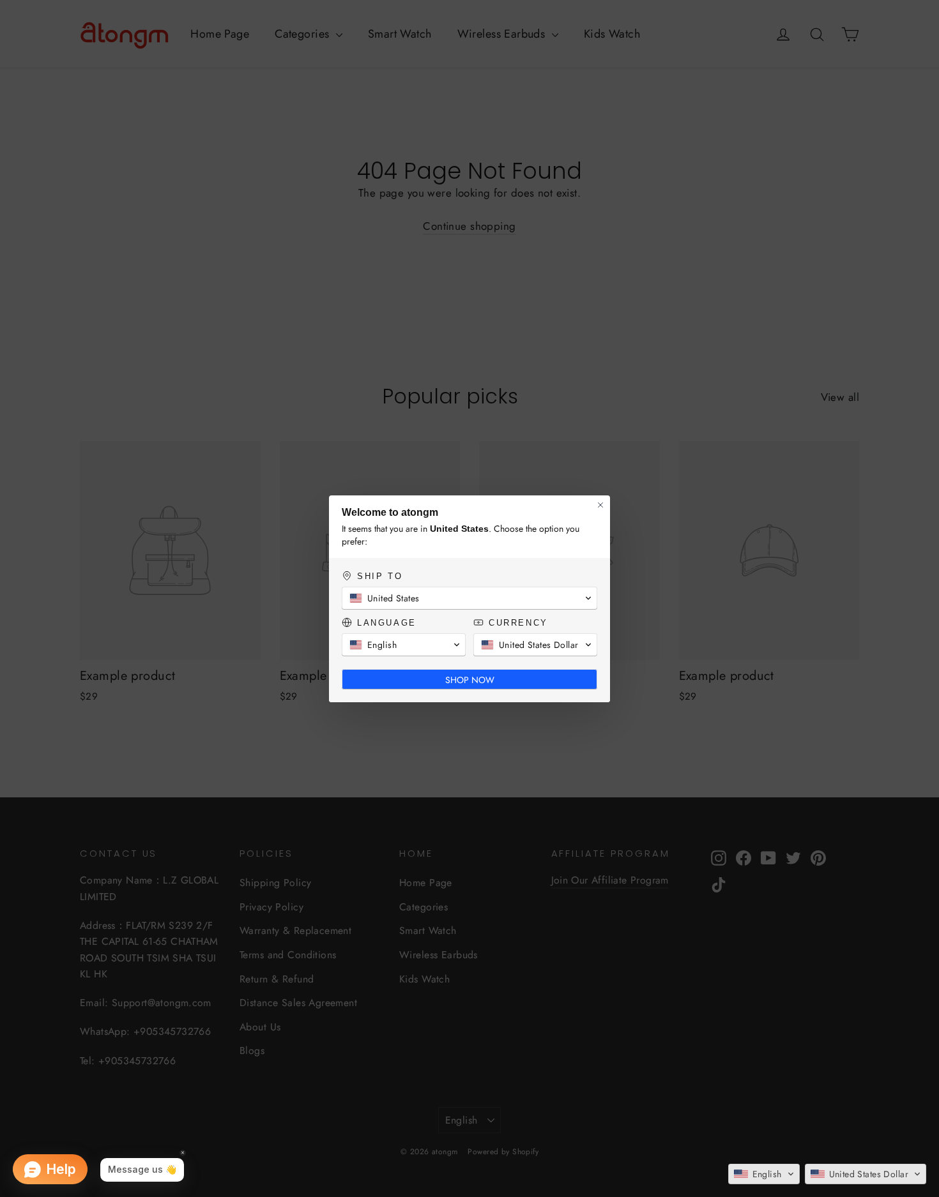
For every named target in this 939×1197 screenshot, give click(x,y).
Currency (517, 622)
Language (385, 622)
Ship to (378, 576)
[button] (764, 1174)
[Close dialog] (600, 505)
